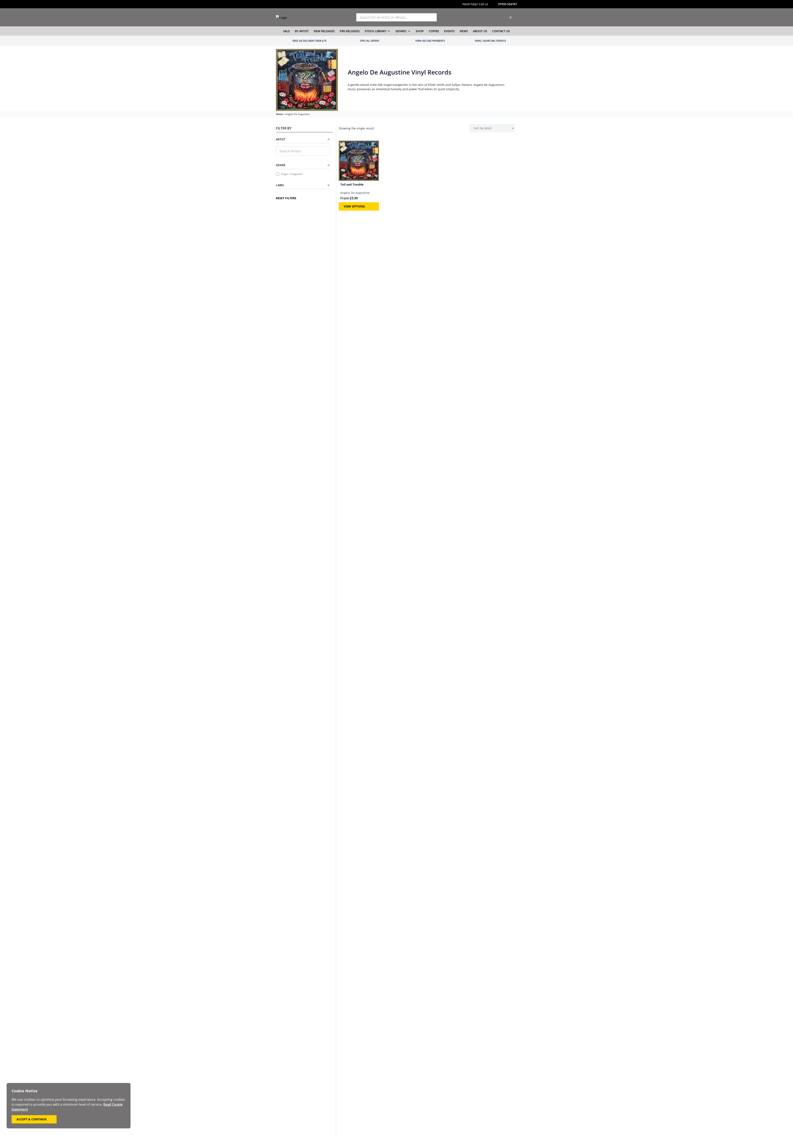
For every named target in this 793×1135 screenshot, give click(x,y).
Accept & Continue (32, 1119)
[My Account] (499, 17)
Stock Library (375, 31)
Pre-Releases (350, 31)
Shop (420, 31)
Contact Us (501, 31)
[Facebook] (294, 4)
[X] (285, 4)
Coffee (434, 31)
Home (279, 114)
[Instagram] (277, 4)
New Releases (324, 31)
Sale (286, 31)
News (464, 31)
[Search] (432, 17)
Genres (401, 31)
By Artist (302, 31)
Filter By (283, 128)
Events (449, 31)
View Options (354, 206)
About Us (480, 31)
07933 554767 (507, 4)
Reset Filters (286, 198)
